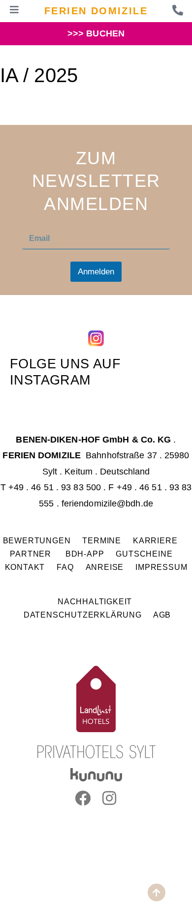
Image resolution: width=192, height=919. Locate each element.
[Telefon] (177, 10)
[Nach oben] (156, 892)
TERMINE (101, 540)
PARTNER (31, 553)
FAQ (65, 567)
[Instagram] (109, 798)
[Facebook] (83, 798)
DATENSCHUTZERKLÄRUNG (83, 614)
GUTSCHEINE (144, 553)
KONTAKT (25, 567)
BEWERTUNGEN (37, 540)
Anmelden (96, 271)
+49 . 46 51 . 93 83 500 (54, 487)
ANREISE (105, 567)
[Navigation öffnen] (14, 10)
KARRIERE (156, 540)
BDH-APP (84, 553)
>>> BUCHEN (96, 33)
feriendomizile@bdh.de (107, 503)
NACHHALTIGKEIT (95, 601)
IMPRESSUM (161, 567)
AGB (162, 614)
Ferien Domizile (96, 10)
